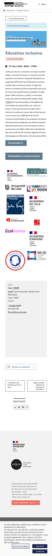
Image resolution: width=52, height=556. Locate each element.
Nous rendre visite (24, 502)
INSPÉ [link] (8, 102)
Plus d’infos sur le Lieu (17, 312)
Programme (14, 143)
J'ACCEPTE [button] (40, 546)
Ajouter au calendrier (21, 367)
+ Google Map (13, 305)
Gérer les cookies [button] (20, 546)
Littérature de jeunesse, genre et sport (14, 385)
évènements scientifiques (24, 156)
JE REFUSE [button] (40, 551)
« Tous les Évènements (16, 18)
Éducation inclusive (23, 10)
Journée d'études (15, 59)
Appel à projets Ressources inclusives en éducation (39, 386)
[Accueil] (4, 10)
